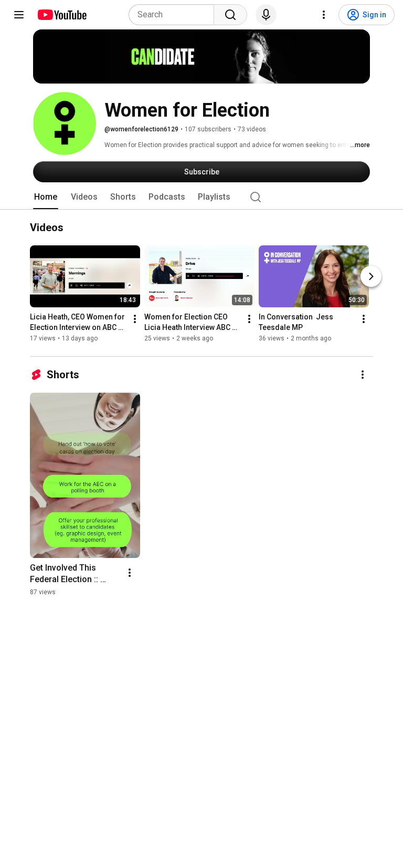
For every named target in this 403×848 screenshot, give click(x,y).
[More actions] (134, 319)
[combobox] (174, 14)
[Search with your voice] (266, 14)
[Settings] (323, 14)
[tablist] (201, 197)
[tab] (45, 197)
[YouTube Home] (61, 14)
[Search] (230, 14)
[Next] (370, 276)
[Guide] (19, 14)
